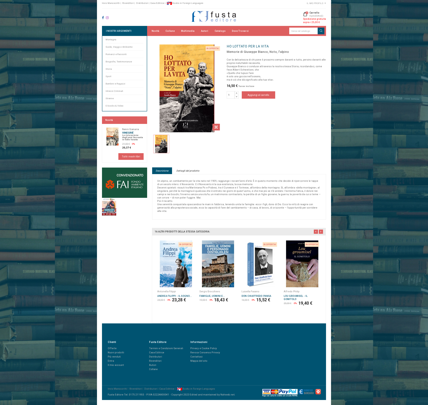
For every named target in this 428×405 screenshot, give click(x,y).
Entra (111, 361)
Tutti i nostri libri (131, 156)
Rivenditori (128, 3)
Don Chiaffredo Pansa (256, 296)
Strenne (110, 98)
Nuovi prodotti (116, 352)
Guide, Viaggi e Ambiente (119, 47)
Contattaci (196, 356)
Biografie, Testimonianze (119, 61)
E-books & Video (115, 106)
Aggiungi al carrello (258, 95)
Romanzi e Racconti (116, 54)
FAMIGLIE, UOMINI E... (212, 296)
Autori (204, 31)
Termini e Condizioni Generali (166, 348)
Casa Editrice (157, 3)
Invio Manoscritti (111, 3)
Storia (109, 69)
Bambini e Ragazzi (115, 83)
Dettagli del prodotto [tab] (187, 170)
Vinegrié (128, 132)
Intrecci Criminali (114, 91)
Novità (155, 31)
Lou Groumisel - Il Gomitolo (296, 298)
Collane (170, 31)
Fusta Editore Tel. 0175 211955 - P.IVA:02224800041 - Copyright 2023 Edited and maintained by (164, 394)
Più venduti (114, 356)
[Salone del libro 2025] (109, 207)
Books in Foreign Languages (187, 3)
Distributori (142, 3)
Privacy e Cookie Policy (203, 348)
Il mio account (116, 365)
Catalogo (220, 31)
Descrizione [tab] (162, 170)
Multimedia (188, 31)
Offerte (112, 348)
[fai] (124, 183)
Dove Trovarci (240, 31)
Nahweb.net (228, 394)
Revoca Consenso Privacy (205, 352)
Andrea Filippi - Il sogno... (174, 296)
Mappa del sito (198, 361)
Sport (109, 76)
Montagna (111, 39)
